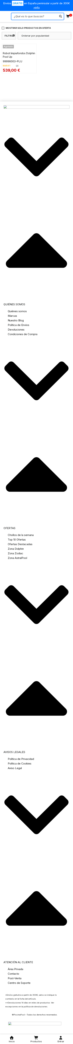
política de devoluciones (35, 1007)
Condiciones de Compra (22, 334)
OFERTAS (9, 528)
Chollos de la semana (21, 535)
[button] (36, 212)
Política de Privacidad (21, 759)
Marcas (12, 315)
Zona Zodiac (15, 553)
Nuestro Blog (16, 320)
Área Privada (15, 969)
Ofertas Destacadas (20, 544)
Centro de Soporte (19, 983)
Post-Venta (14, 978)
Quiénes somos (17, 311)
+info (36, 7)
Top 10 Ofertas (17, 539)
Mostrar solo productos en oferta (28, 28)
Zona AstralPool (17, 558)
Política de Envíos (18, 325)
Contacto (13, 973)
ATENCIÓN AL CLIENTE (18, 962)
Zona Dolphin (16, 548)
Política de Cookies (19, 763)
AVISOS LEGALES (14, 752)
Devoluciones (16, 329)
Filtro (9, 35)
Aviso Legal (15, 768)
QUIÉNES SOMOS (14, 304)
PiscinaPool (19, 1015)
